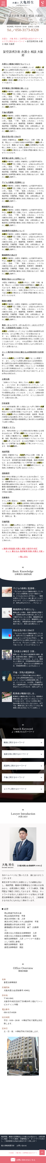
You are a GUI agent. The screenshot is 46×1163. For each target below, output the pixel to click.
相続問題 (5, 452)
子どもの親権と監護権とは (13, 182)
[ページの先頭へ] (42, 1152)
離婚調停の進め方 (9, 255)
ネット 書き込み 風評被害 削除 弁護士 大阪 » (25, 551)
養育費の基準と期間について (14, 158)
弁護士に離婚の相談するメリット (16, 64)
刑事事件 (5, 498)
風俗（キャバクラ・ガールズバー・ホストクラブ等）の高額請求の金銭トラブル (23, 326)
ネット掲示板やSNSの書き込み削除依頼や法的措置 (23, 353)
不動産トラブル (8, 428)
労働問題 (5, 522)
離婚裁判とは (7, 207)
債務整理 (5, 473)
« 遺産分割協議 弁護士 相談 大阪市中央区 (19, 549)
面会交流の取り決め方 (11, 137)
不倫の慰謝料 (7, 112)
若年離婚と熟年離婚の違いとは (15, 88)
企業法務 (5, 379)
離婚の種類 (6, 301)
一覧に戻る (23, 557)
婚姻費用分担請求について (13, 231)
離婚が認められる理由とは (13, 279)
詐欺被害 (5, 403)
